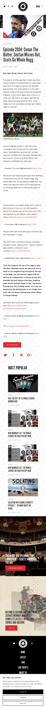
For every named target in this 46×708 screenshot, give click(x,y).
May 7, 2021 (31, 224)
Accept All (23, 692)
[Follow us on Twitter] (4, 6)
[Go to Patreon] (23, 26)
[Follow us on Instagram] (12, 6)
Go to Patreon (12, 345)
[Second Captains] (23, 6)
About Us (23, 672)
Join (23, 662)
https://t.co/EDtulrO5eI (17, 306)
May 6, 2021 (37, 168)
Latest (23, 657)
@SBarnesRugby (9, 217)
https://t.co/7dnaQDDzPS (27, 217)
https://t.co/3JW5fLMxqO (20, 251)
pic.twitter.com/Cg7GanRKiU (15, 309)
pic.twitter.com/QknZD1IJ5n (18, 326)
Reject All (23, 703)
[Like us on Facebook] (8, 6)
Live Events (23, 667)
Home (23, 652)
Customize (23, 697)
